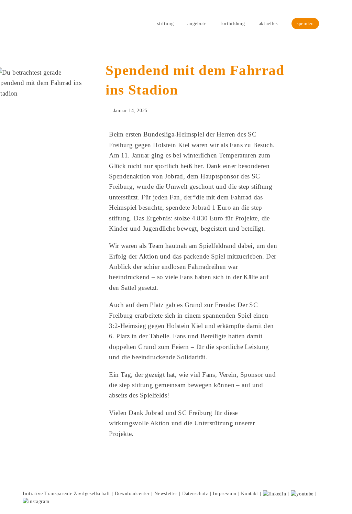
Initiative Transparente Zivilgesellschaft (66, 493)
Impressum (224, 493)
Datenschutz (195, 493)
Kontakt (249, 493)
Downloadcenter (132, 493)
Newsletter (165, 493)
